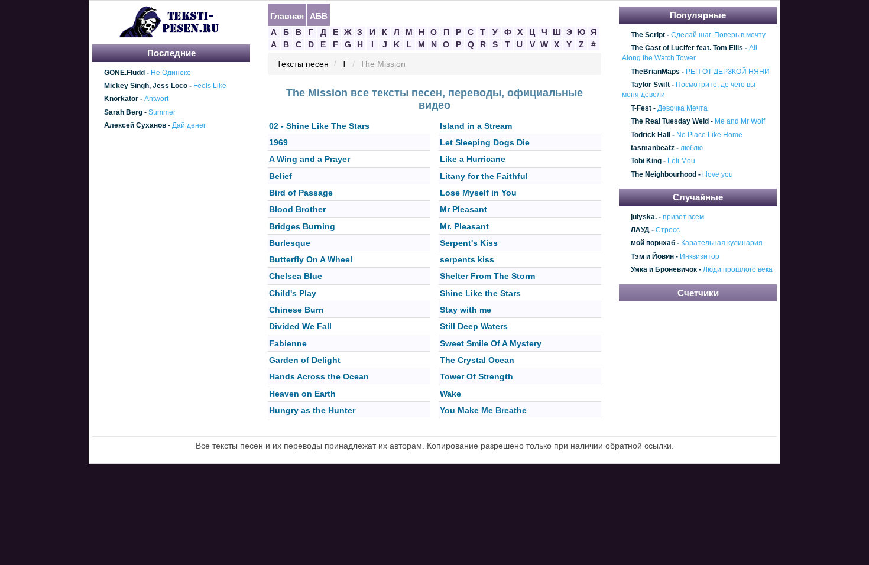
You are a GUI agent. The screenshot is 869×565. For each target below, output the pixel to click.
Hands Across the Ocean (319, 377)
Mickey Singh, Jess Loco (145, 86)
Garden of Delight (305, 360)
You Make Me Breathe (483, 410)
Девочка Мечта (682, 108)
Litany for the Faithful (484, 176)
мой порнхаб (653, 243)
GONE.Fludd (124, 73)
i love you (717, 174)
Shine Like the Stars (480, 293)
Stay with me (465, 309)
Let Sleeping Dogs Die (485, 142)
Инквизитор (699, 256)
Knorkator (121, 99)
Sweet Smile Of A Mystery (490, 343)
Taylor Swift (650, 84)
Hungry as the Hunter (312, 410)
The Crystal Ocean (477, 360)
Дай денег (189, 125)
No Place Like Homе (709, 135)
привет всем (683, 217)
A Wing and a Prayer (309, 159)
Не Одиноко (171, 73)
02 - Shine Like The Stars (319, 126)
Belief (280, 176)
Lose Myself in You (478, 192)
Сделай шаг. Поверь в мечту (718, 35)
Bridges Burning (302, 226)
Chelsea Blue (295, 276)
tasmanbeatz (653, 148)
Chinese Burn (296, 309)
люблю (691, 148)
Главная (287, 15)
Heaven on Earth (302, 393)
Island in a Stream (476, 126)
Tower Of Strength (476, 377)
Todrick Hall (650, 135)
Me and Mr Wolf (740, 121)
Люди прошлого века (738, 270)
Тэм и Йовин (652, 256)
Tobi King (646, 161)
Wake (450, 393)
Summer (162, 112)
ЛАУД (640, 230)
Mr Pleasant (463, 210)
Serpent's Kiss (469, 243)
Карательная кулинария (722, 243)
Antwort (156, 99)
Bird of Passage (301, 192)
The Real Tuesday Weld (670, 121)
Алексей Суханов (135, 125)
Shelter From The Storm (487, 276)
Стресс (668, 230)
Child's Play (292, 293)
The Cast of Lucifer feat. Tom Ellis (687, 48)
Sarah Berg (123, 112)
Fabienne (288, 343)
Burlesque (289, 243)
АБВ (319, 15)
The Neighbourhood (663, 174)
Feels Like (209, 86)
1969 (278, 142)
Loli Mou (681, 161)
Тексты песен (303, 64)
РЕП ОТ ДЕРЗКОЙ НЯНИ (728, 71)
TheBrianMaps (655, 71)
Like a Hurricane (472, 159)
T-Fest (641, 108)
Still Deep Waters (474, 327)
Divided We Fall (300, 327)
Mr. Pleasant (464, 226)
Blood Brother (297, 210)
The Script (648, 35)
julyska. (644, 217)
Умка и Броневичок (664, 270)
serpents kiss (467, 259)
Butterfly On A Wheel (310, 259)
